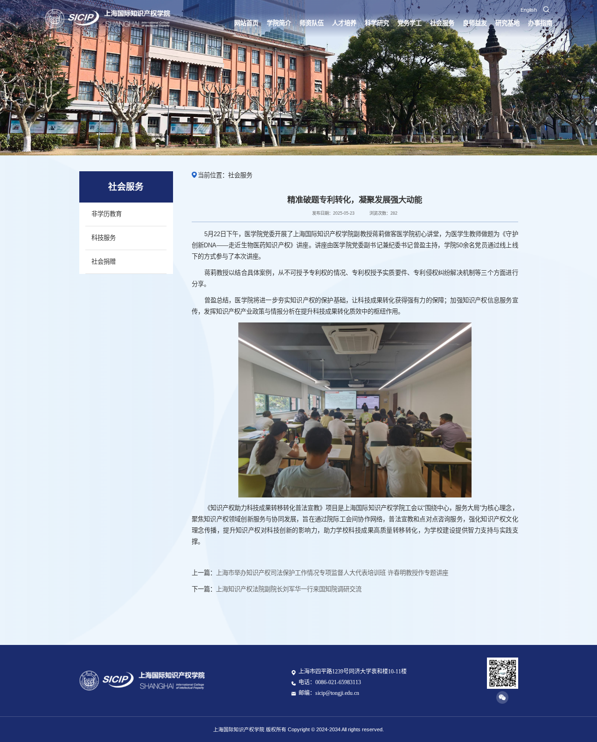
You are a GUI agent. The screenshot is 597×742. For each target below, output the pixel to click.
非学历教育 (106, 213)
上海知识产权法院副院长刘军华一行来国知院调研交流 (288, 589)
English (529, 10)
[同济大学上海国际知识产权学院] (108, 18)
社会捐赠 (103, 261)
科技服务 (103, 237)
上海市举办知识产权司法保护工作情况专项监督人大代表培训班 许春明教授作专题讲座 (332, 572)
